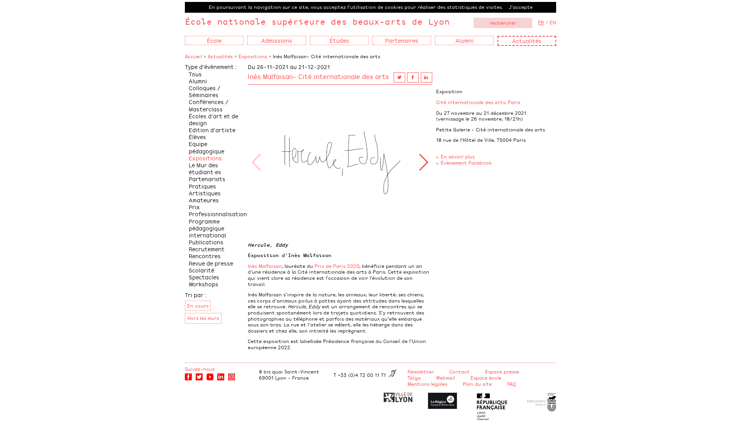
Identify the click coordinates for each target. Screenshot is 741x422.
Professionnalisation (218, 214)
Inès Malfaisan (265, 265)
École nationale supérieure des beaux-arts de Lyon (317, 21)
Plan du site (477, 383)
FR (541, 22)
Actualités (526, 41)
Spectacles (204, 277)
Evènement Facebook (466, 162)
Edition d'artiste (212, 130)
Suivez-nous (200, 368)
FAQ (511, 383)
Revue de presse (211, 263)
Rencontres (205, 256)
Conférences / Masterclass (208, 105)
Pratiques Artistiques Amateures (205, 193)
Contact (459, 371)
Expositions (253, 56)
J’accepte (521, 6)
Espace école (485, 377)
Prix (194, 207)
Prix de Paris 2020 (337, 265)
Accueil (193, 56)
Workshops (203, 284)
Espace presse (502, 371)
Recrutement (207, 249)
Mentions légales (427, 383)
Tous (195, 74)
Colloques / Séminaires (204, 91)
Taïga (414, 377)
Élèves (197, 137)
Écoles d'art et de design (213, 119)
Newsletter (421, 371)
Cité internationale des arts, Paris (478, 102)
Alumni (198, 81)
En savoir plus (458, 156)
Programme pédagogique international (207, 228)
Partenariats (207, 179)
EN (553, 22)
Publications (206, 242)
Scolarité (201, 270)
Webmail (445, 377)
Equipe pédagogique (206, 147)
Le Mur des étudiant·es (205, 168)
